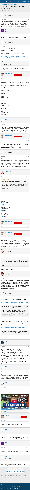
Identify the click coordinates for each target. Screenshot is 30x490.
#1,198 (27, 434)
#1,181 (27, 19)
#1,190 (27, 237)
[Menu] (2, 1)
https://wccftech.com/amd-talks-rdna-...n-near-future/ (14, 302)
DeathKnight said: (5, 179)
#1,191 (27, 255)
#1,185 (27, 124)
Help (17, 486)
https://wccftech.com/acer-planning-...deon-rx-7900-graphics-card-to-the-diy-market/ (14, 57)
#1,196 (27, 387)
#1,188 (27, 176)
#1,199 (27, 447)
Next (20, 469)
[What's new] (28, 1)
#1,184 (27, 78)
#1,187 (27, 156)
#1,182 (27, 35)
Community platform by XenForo (12, 488)
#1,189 (27, 226)
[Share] (25, 19)
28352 (2, 204)
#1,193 (27, 297)
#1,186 (27, 140)
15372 (2, 210)
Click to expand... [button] (15, 191)
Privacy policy (12, 486)
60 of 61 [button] (15, 469)
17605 (2, 216)
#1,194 (27, 346)
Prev (10, 469)
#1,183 (27, 46)
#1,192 (27, 278)
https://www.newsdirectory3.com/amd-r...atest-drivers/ (14, 327)
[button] (1, 484)
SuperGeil (4, 10)
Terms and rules (4, 486)
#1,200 (27, 461)
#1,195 (27, 371)
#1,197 (27, 420)
